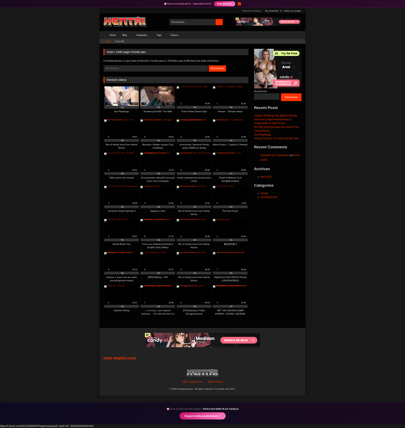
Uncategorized (268, 197)
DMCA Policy (215, 381)
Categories (141, 35)
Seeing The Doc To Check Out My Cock (276, 138)
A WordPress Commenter (274, 155)
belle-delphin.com (119, 358)
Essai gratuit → (224, 3)
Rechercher (260, 91)
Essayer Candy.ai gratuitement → (203, 416)
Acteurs (174, 35)
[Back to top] (395, 418)
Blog (124, 35)
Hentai (264, 193)
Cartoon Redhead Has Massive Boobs (275, 115)
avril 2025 (265, 176)
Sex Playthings (262, 134)
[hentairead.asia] (124, 22)
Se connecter (271, 11)
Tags (159, 35)
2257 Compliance (192, 381)
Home (113, 35)
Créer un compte (292, 11)
